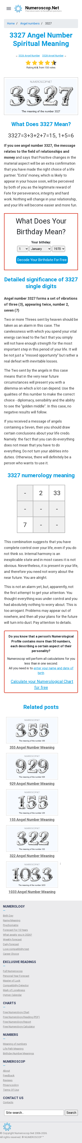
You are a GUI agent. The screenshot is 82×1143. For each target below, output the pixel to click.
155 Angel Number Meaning (32, 819)
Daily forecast (11, 944)
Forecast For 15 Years (15, 929)
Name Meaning (11, 920)
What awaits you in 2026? (17, 934)
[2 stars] (34, 62)
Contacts (8, 1102)
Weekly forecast (12, 939)
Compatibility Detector (16, 985)
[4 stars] (47, 62)
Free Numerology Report (17, 1021)
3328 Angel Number (52, 55)
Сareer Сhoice (11, 953)
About (6, 1070)
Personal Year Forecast (16, 975)
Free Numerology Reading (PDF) (21, 1017)
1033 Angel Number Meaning (32, 892)
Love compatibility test (16, 949)
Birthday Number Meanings (18, 1053)
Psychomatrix (10, 925)
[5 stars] (54, 62)
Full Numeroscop (13, 971)
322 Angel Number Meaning (32, 856)
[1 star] (28, 62)
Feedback (9, 1075)
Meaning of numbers (15, 1043)
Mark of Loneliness (14, 990)
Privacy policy (11, 1085)
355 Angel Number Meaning (32, 747)
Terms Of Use (11, 1089)
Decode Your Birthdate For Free (42, 260)
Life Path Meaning (13, 1048)
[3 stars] (41, 62)
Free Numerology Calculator (19, 1026)
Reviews (8, 1080)
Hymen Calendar (12, 994)
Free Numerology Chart (16, 1012)
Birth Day (8, 915)
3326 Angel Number (29, 55)
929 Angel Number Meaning (32, 783)
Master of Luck (11, 980)
